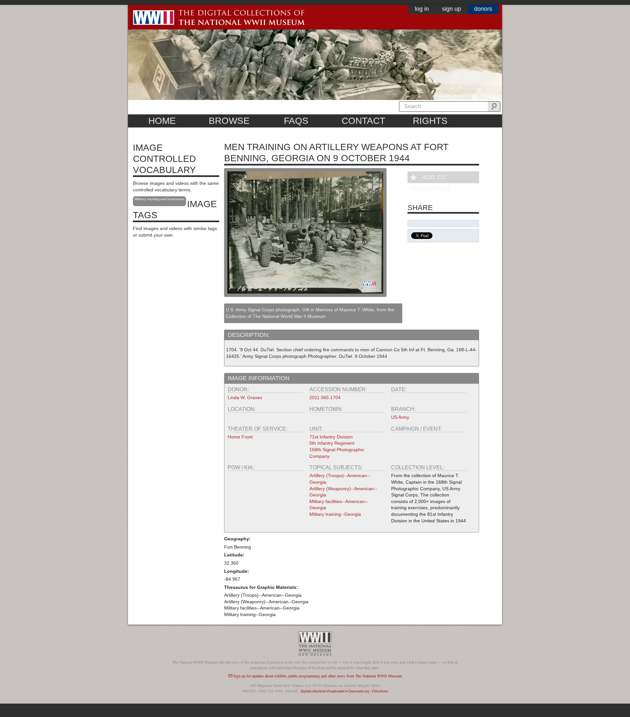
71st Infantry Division (331, 436)
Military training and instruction (159, 199)
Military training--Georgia (335, 514)
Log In (422, 9)
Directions (380, 690)
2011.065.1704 (325, 397)
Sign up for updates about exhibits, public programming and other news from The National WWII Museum (317, 675)
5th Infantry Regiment (331, 443)
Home (162, 121)
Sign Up (451, 9)
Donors (483, 9)
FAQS (296, 121)
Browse (229, 121)
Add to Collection (430, 178)
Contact (363, 121)
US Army (400, 417)
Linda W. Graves (245, 397)
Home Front (240, 436)
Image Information (258, 378)
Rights (430, 121)
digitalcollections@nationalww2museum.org (335, 690)
